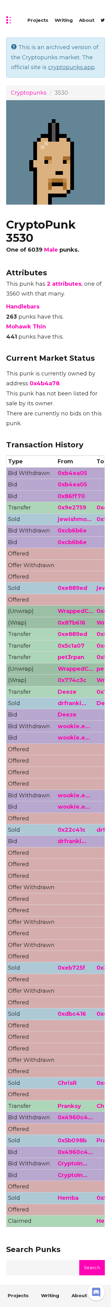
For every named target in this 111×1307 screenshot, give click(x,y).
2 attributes (64, 284)
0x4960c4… (75, 1117)
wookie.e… (74, 726)
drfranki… (72, 703)
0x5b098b (72, 1140)
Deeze (67, 692)
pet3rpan (71, 657)
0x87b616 (71, 622)
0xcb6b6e (72, 530)
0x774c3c (72, 680)
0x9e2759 (72, 507)
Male (51, 249)
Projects (37, 20)
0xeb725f (71, 967)
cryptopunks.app (71, 67)
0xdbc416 (72, 1014)
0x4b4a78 (45, 383)
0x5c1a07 (71, 645)
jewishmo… (75, 519)
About (86, 20)
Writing (64, 20)
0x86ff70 (71, 496)
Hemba (68, 1198)
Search (92, 1267)
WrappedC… (75, 611)
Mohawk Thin (26, 326)
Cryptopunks (29, 92)
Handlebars (22, 306)
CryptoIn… (73, 1163)
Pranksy (69, 1106)
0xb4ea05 (72, 473)
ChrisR (67, 1083)
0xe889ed (72, 588)
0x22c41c (71, 829)
